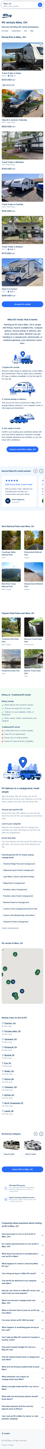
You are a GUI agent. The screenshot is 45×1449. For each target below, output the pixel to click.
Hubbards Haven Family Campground (18, 870)
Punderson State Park (11, 671)
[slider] (10, 75)
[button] (13, 981)
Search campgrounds (10, 928)
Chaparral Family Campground (15, 922)
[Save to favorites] (40, 45)
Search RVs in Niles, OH (22, 1169)
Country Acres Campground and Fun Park (20, 909)
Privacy (11, 1445)
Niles (32, 31)
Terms (4, 1445)
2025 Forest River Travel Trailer (19, 484)
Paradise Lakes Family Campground (18, 896)
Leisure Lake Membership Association (19, 915)
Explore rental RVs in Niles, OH (22, 449)
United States (16, 31)
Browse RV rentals (23, 304)
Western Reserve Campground (16, 902)
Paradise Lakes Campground (15, 889)
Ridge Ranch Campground (14, 883)
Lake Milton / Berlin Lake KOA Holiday (18, 877)
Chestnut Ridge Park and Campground (19, 864)
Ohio (25, 31)
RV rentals (5, 31)
